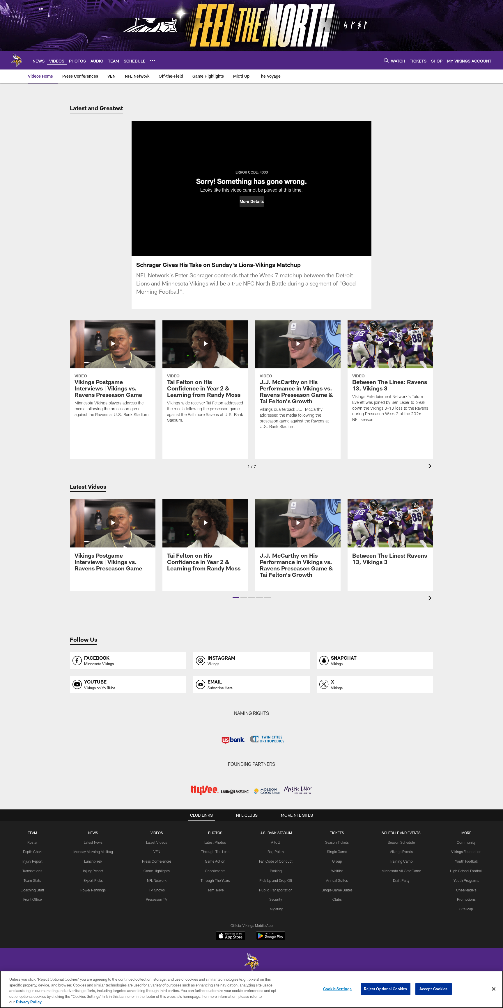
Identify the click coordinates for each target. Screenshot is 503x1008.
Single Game (337, 852)
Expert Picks (93, 880)
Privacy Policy (29, 1002)
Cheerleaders (215, 871)
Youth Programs (466, 880)
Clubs (337, 899)
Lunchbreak (93, 861)
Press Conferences (156, 861)
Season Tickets (337, 842)
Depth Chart (32, 852)
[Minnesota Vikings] (251, 963)
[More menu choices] (152, 60)
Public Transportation (276, 890)
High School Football (466, 871)
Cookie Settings (337, 988)
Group (337, 861)
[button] (252, 201)
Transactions (32, 871)
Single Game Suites (337, 890)
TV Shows (157, 890)
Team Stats (32, 880)
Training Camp (401, 861)
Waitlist (337, 871)
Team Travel (215, 890)
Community (466, 842)
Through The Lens (215, 852)
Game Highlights (157, 871)
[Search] (386, 60)
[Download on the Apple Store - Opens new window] (230, 936)
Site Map (466, 909)
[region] (251, 989)
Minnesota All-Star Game (401, 871)
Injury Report (32, 861)
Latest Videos (156, 842)
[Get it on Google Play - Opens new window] (270, 939)
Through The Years (215, 880)
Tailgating (275, 909)
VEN (156, 852)
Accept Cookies (433, 988)
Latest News (93, 842)
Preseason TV (156, 899)
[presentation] (430, 467)
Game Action (215, 861)
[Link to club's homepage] (16, 60)
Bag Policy (276, 852)
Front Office (32, 899)
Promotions (466, 899)
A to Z (275, 842)
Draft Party (401, 880)
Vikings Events (401, 852)
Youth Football (466, 861)
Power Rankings (93, 890)
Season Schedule (401, 842)
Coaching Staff (32, 890)
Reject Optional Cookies (385, 988)
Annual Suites (337, 880)
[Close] (493, 989)
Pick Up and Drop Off (275, 880)
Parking (276, 871)
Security (275, 899)
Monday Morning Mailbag (93, 852)
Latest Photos (215, 842)
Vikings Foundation (466, 852)
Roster (32, 842)
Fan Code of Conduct (276, 861)
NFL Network (157, 880)
